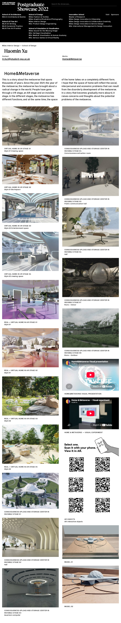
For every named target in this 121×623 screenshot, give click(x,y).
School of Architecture (11, 14)
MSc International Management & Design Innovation (90, 26)
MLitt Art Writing (9, 23)
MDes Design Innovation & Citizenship (84, 19)
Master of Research (77, 17)
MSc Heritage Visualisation (40, 33)
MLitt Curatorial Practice (12, 26)
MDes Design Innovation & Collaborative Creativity (90, 21)
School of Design (36, 14)
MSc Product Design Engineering (42, 23)
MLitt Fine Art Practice (11, 28)
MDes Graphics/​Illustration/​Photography (46, 19)
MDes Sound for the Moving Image (43, 30)
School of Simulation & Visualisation (44, 28)
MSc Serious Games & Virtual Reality (44, 37)
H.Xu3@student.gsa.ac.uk (16, 58)
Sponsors (115, 14)
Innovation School (76, 14)
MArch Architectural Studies (14, 17)
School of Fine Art (9, 21)
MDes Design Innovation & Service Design (86, 23)
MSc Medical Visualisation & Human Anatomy (47, 35)
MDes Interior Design (37, 21)
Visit (107, 14)
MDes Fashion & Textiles (39, 17)
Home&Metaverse (72, 58)
